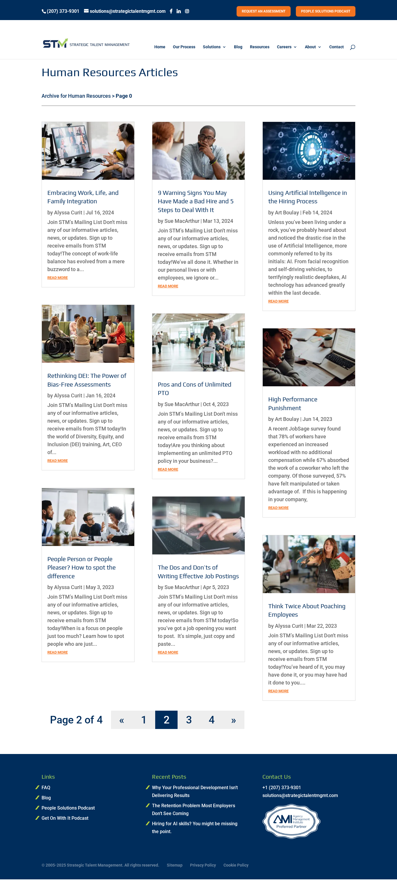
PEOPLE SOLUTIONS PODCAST (325, 11)
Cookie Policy (235, 865)
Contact (336, 47)
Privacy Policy (203, 865)
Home (159, 47)
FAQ (46, 787)
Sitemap (175, 865)
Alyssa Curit (68, 212)
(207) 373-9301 (63, 11)
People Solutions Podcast (68, 808)
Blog (238, 47)
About (310, 47)
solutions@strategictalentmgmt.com (300, 795)
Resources (259, 47)
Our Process (184, 47)
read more (57, 277)
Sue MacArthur (181, 221)
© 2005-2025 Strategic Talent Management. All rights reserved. (100, 865)
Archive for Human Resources (76, 96)
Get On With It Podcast (65, 818)
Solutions (212, 47)
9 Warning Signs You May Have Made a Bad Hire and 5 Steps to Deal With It (196, 201)
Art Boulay (287, 212)
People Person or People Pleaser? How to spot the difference (81, 567)
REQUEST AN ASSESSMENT (263, 11)
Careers (284, 47)
